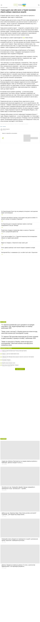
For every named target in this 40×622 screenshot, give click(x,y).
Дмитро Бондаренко (6, 129)
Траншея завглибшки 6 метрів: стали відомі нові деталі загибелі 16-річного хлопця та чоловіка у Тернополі (19, 218)
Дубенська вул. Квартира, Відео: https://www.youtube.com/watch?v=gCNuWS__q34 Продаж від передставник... (19, 513)
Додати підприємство (20, 369)
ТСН (24, 37)
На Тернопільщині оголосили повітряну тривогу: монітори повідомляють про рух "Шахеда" (16, 224)
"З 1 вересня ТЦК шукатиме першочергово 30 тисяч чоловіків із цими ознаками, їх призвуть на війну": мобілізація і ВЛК (19, 337)
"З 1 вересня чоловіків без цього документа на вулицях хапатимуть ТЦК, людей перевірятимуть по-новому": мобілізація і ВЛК (17, 326)
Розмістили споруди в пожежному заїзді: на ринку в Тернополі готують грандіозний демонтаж (17, 230)
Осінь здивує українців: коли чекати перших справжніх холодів (18, 247)
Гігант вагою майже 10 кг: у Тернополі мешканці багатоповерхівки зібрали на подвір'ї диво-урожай (19, 237)
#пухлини (4, 126)
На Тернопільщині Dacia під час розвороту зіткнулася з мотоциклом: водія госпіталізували (19, 212)
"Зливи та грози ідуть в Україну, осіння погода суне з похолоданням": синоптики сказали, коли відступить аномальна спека (17, 343)
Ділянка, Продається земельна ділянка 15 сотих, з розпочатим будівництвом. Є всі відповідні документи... (18, 565)
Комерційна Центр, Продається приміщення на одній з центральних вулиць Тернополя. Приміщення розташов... (20, 539)
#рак (1, 126)
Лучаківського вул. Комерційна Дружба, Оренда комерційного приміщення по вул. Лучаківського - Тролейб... (18, 487)
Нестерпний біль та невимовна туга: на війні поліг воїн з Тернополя (19, 252)
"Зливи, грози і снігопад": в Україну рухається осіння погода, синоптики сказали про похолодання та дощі (19, 332)
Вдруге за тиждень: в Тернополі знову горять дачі (14, 242)
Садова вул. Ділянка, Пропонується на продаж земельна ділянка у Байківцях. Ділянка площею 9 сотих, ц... (19, 461)
